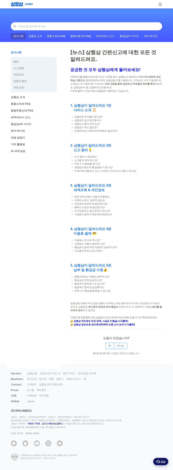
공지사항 (18, 36)
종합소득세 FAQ (56, 36)
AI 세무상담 (18, 150)
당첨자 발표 (20, 81)
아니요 (120, 345)
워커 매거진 (150, 36)
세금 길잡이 (18, 137)
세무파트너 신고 (105, 36)
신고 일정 (19, 68)
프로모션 (19, 74)
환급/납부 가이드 (129, 36)
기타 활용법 (18, 144)
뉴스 (16, 61)
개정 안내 (19, 87)
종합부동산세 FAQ (80, 36)
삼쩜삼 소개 (35, 36)
